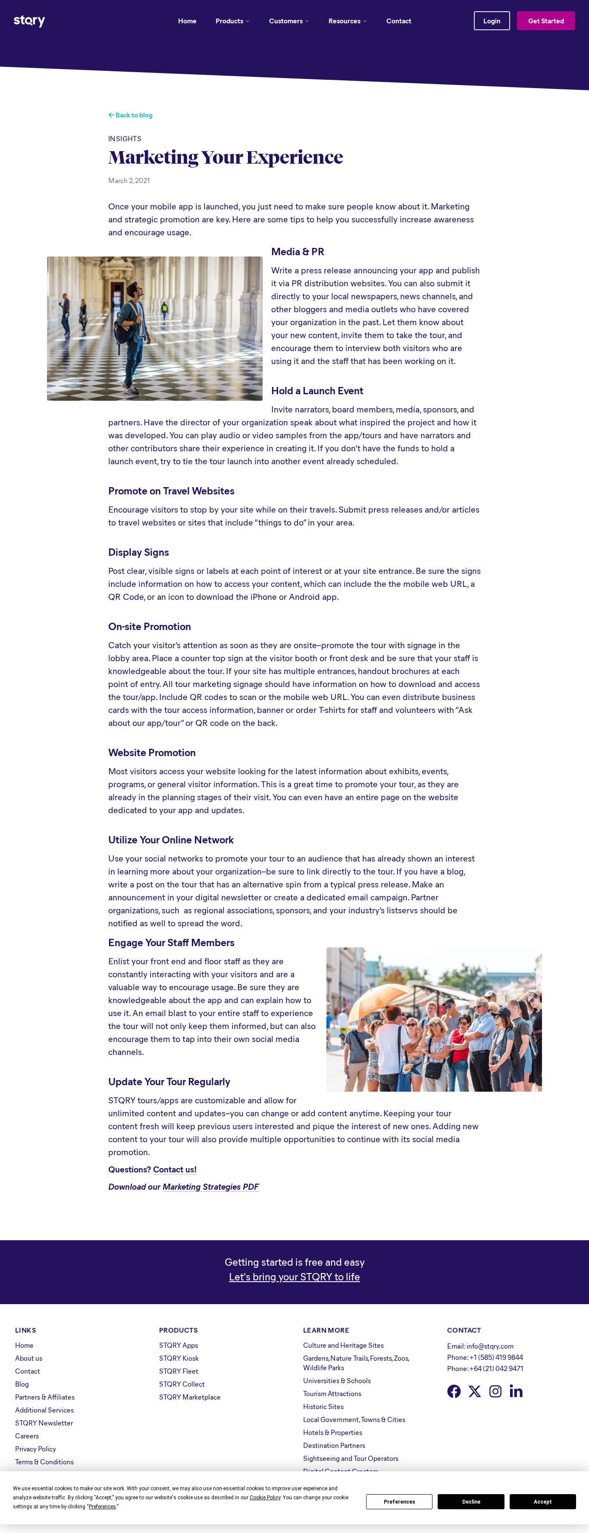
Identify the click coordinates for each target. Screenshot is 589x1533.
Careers (27, 1435)
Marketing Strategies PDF (211, 1186)
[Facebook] (454, 1391)
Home (187, 20)
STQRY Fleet (178, 1370)
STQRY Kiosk (179, 1357)
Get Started (546, 20)
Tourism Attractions (332, 1393)
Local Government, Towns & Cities (354, 1419)
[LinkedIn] (516, 1391)
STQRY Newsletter (44, 1422)
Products (229, 20)
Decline (471, 1502)
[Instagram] (495, 1391)
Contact (398, 20)
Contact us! (175, 1169)
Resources (344, 20)
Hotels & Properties (332, 1432)
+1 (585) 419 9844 (496, 1357)
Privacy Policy (35, 1448)
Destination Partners (334, 1445)
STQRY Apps (178, 1344)
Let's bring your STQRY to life (294, 1276)
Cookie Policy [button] (265, 1498)
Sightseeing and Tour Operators (350, 1458)
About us (28, 1357)
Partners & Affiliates (45, 1396)
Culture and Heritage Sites (343, 1344)
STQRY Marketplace (190, 1396)
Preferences (399, 1502)
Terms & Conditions (44, 1461)
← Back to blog (130, 114)
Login (492, 20)
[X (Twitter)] (475, 1391)
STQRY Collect (182, 1383)
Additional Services (44, 1409)
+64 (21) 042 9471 (496, 1368)
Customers (286, 20)
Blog (22, 1383)
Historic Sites (323, 1406)
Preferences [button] (102, 1507)
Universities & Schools (337, 1380)
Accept (543, 1502)
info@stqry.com (490, 1345)
